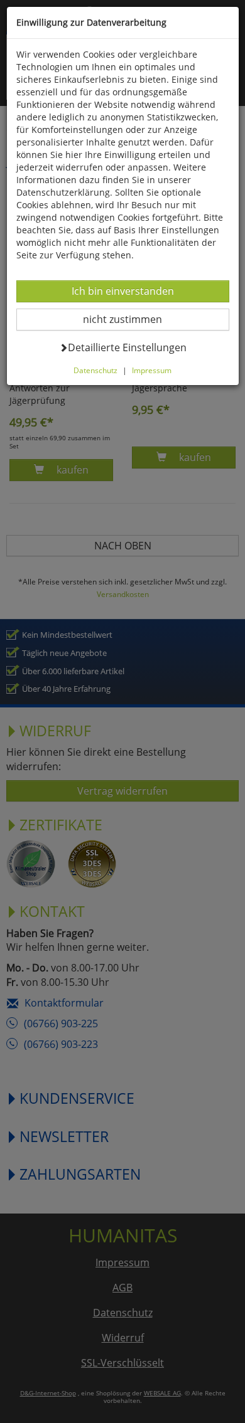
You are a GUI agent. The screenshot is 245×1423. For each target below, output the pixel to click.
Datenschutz (95, 370)
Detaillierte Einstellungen (127, 347)
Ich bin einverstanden (122, 290)
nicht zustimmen (130, 319)
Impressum (152, 370)
